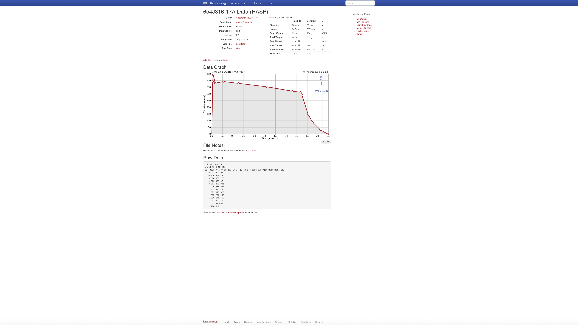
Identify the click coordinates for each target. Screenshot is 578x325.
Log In (269, 3)
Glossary (279, 321)
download (240, 43)
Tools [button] (257, 3)
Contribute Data (364, 24)
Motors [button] (234, 3)
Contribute (306, 321)
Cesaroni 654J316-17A (247, 17)
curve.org (214, 3)
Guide (237, 321)
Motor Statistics (364, 27)
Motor (229, 17)
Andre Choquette (244, 21)
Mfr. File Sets (363, 21)
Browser (248, 321)
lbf (328, 141)
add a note (251, 150)
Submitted (226, 39)
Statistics (292, 321)
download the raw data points (230, 212)
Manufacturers (263, 321)
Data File (227, 43)
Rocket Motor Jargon (363, 32)
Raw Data (227, 48)
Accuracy (273, 17)
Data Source (225, 30)
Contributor (226, 21)
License (228, 35)
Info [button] (246, 3)
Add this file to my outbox (215, 59)
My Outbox (362, 18)
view (238, 48)
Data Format (225, 26)
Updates (319, 321)
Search (226, 321)
